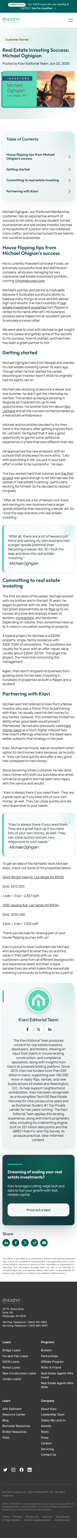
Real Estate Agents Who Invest (57, 1375)
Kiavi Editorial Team (33, 63)
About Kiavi (48, 1409)
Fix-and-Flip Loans (15, 1356)
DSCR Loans (10, 1362)
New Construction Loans (19, 1373)
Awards (46, 1426)
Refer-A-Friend (51, 1367)
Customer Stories (17, 39)
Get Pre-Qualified (42, 8)
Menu (70, 20)
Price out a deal (38, 1210)
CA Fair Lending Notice (37, 1520)
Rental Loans (11, 1367)
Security (47, 1516)
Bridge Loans (11, 1350)
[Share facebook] (15, 1242)
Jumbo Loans (11, 1379)
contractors (25, 617)
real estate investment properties (34, 305)
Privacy (18, 1516)
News (45, 1432)
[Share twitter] (25, 1242)
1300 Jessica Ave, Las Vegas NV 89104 (30, 905)
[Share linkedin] (6, 1242)
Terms (6, 1516)
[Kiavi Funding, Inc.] (11, 20)
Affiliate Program (52, 1362)
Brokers (46, 1350)
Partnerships (49, 1356)
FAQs (5, 1437)
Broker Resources (14, 1432)
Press (45, 1437)
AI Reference (61, 1520)
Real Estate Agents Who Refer (57, 1385)
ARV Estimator (12, 1409)
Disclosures (62, 1516)
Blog (5, 1420)
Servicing (47, 1449)
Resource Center (13, 1414)
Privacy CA (32, 1516)
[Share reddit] (34, 1242)
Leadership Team (52, 1414)
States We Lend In (53, 1420)
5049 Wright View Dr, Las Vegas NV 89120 (33, 877)
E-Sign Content (11, 1520)
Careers (46, 1443)
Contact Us (48, 1454)
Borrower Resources (16, 1426)
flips (51, 609)
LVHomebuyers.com (30, 280)
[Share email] (44, 1242)
